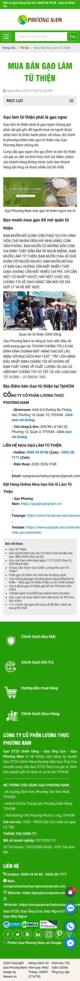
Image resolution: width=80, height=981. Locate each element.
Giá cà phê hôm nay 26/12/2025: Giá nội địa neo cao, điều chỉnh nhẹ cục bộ (41, 554)
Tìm (73, 36)
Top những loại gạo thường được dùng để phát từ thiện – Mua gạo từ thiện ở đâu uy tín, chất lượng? (41, 580)
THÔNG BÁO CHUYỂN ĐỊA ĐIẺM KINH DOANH (39, 593)
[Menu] (6, 37)
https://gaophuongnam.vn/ (41, 504)
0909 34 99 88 (37, 452)
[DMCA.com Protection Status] (29, 923)
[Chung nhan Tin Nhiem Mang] (48, 923)
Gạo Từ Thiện (17, 549)
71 (17, 457)
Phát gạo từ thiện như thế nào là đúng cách (37, 575)
